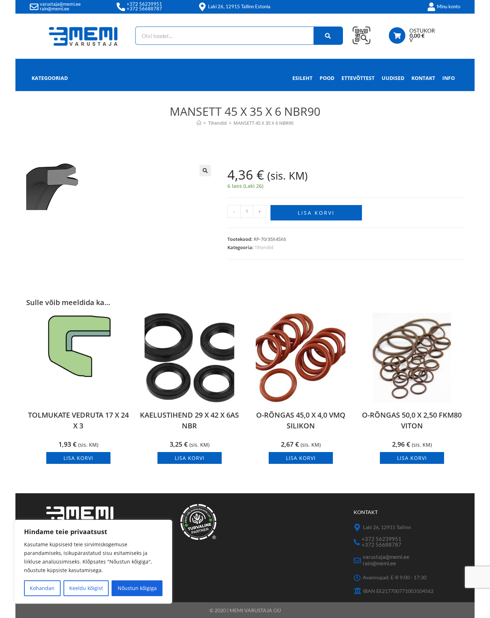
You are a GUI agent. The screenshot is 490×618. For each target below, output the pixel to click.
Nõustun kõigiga (137, 588)
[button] (205, 170)
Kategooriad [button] (50, 78)
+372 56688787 (144, 8)
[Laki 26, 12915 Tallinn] (357, 527)
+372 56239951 (144, 4)
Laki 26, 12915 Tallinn (387, 527)
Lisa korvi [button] (78, 458)
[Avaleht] (199, 123)
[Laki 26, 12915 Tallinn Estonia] (202, 7)
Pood (327, 78)
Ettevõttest (357, 78)
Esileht (302, 78)
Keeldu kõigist (86, 588)
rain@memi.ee (54, 8)
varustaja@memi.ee (60, 4)
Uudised (393, 78)
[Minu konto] (431, 7)
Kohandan (42, 588)
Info (448, 78)
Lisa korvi (316, 212)
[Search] (328, 35)
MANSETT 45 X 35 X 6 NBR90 (263, 123)
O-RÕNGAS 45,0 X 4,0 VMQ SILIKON (300, 420)
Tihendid (264, 247)
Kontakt (423, 78)
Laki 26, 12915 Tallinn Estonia (239, 6)
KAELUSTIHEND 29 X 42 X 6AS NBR (189, 420)
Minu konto (448, 6)
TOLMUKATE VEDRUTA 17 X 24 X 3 (78, 420)
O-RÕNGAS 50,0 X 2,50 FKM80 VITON (412, 420)
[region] (93, 562)
